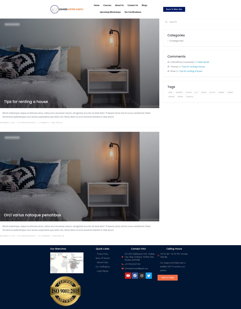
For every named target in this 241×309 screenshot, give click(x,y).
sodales (189, 97)
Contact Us (133, 5)
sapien (180, 97)
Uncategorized (12, 24)
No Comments (44, 236)
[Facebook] (135, 276)
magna (171, 97)
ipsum (203, 92)
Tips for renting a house (26, 101)
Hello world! (203, 62)
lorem (230, 92)
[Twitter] (149, 276)
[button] (174, 9)
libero (221, 92)
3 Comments (44, 123)
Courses (107, 5)
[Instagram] (142, 276)
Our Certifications (133, 12)
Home (97, 5)
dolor (189, 92)
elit (196, 92)
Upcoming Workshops (110, 12)
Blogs (144, 5)
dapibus (179, 92)
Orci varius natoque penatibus (32, 215)
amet (171, 92)
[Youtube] (128, 276)
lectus (212, 92)
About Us (119, 5)
